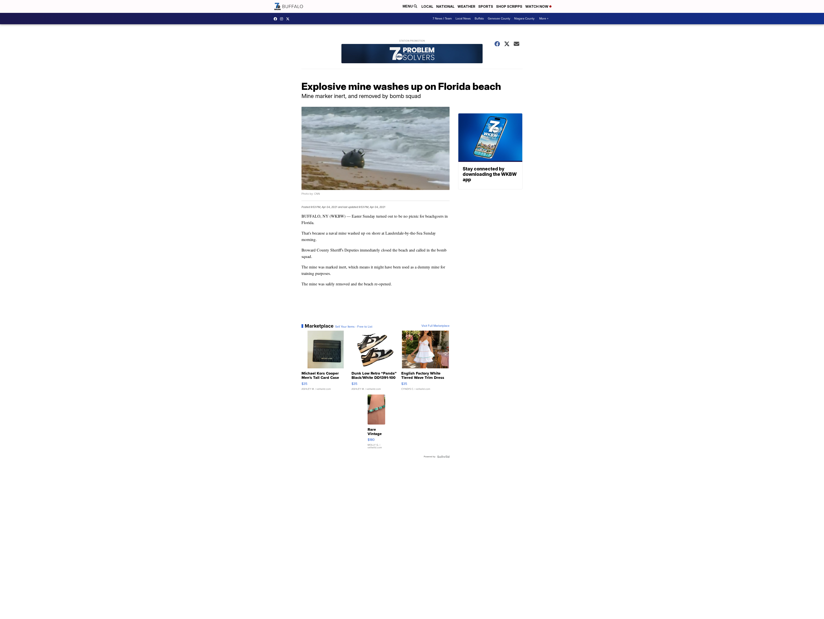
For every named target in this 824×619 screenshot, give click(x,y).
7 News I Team (442, 18)
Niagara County (524, 18)
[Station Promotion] (412, 54)
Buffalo (479, 18)
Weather (466, 6)
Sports (485, 6)
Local (427, 6)
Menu (408, 6)
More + (543, 18)
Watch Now (537, 6)
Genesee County (499, 18)
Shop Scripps (509, 6)
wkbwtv (276, 19)
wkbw (282, 19)
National (445, 6)
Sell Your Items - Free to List (353, 326)
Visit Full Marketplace (435, 325)
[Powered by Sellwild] (443, 456)
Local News (463, 18)
